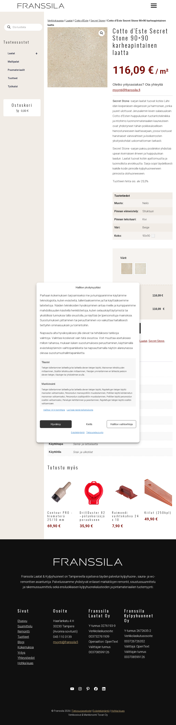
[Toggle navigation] (154, 6)
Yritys (21, 652)
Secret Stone (97, 20)
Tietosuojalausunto (94, 432)
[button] (101, 33)
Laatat (69, 20)
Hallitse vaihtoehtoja (121, 424)
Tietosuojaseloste (81, 710)
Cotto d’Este (81, 20)
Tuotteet (13, 78)
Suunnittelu (25, 626)
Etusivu (22, 621)
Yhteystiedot (26, 658)
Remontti (24, 631)
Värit (123, 257)
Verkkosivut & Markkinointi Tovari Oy (88, 714)
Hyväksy (56, 424)
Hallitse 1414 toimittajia (54, 410)
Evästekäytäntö (78, 432)
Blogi (21, 642)
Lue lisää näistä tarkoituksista (80, 410)
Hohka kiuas (25, 663)
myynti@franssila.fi (126, 90)
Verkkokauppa (55, 20)
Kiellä (89, 424)
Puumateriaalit (16, 70)
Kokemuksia (26, 647)
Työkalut (13, 86)
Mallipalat (13, 61)
